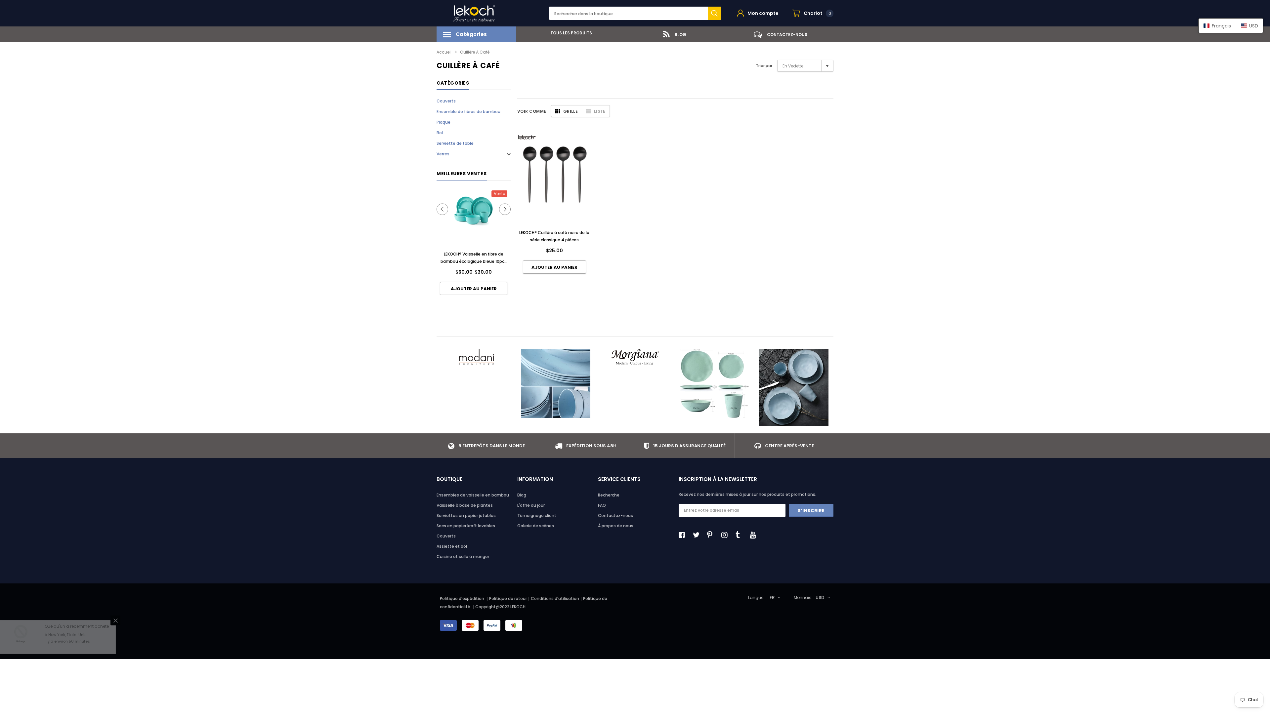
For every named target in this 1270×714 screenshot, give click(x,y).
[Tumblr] (740, 534)
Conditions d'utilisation (555, 598)
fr (772, 597)
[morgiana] (635, 357)
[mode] (476, 357)
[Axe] (793, 387)
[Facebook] (684, 534)
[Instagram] (726, 534)
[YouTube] (755, 534)
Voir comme (531, 111)
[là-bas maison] (714, 383)
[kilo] (555, 383)
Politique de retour (508, 598)
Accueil (444, 52)
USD (820, 597)
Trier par (764, 65)
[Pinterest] (712, 534)
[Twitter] (698, 534)
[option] (569, 32)
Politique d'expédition (462, 598)
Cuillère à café (474, 52)
